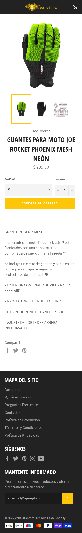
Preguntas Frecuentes (22, 404)
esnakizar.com (24, 518)
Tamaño (10, 179)
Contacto (12, 412)
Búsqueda (12, 389)
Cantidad (61, 179)
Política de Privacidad (22, 435)
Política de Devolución (22, 419)
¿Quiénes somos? (18, 397)
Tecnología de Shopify (51, 518)
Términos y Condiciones (23, 427)
